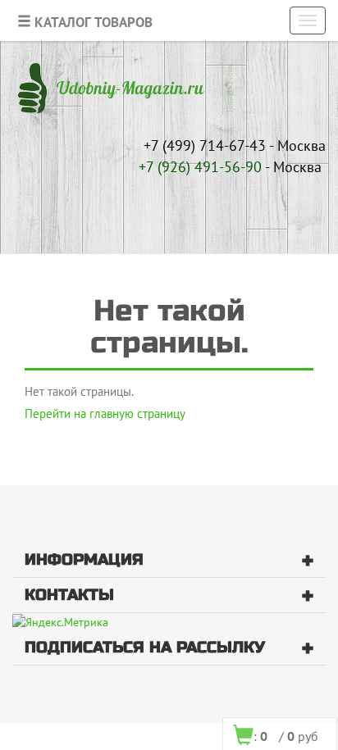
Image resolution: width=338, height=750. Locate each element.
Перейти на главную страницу (105, 413)
